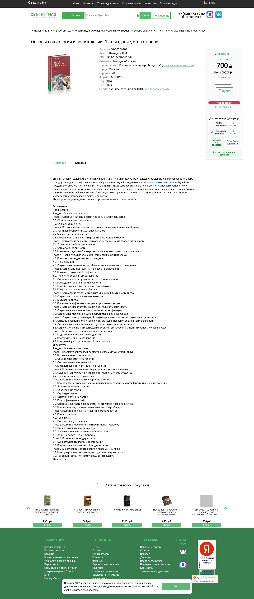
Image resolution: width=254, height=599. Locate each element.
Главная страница (54, 547)
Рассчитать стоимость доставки (224, 153)
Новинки (88, 3)
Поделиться (224, 107)
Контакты (150, 3)
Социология (152, 182)
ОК (175, 586)
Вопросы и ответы (150, 547)
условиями (115, 583)
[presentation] (28, 508)
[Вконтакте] (183, 552)
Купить (226, 91)
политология (168, 182)
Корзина (49, 554)
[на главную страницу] (45, 22)
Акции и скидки (168, 3)
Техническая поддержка (154, 571)
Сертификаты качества (105, 564)
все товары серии (156, 89)
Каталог (76, 15)
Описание (60, 163)
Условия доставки (107, 3)
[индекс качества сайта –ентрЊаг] (207, 573)
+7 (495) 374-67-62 (191, 14)
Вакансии (97, 561)
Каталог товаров (54, 550)
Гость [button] (211, 3)
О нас (76, 3)
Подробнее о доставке (232, 142)
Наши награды (100, 554)
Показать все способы (216, 142)
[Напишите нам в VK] (218, 14)
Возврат (145, 554)
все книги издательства (178, 65)
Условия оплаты (131, 3)
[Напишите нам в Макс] (209, 14)
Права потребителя (151, 561)
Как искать (146, 567)
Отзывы (80, 163)
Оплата (144, 550)
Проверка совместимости (155, 564)
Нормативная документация (60, 567)
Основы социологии (75, 213)
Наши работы (52, 578)
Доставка (146, 557)
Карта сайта (51, 564)
